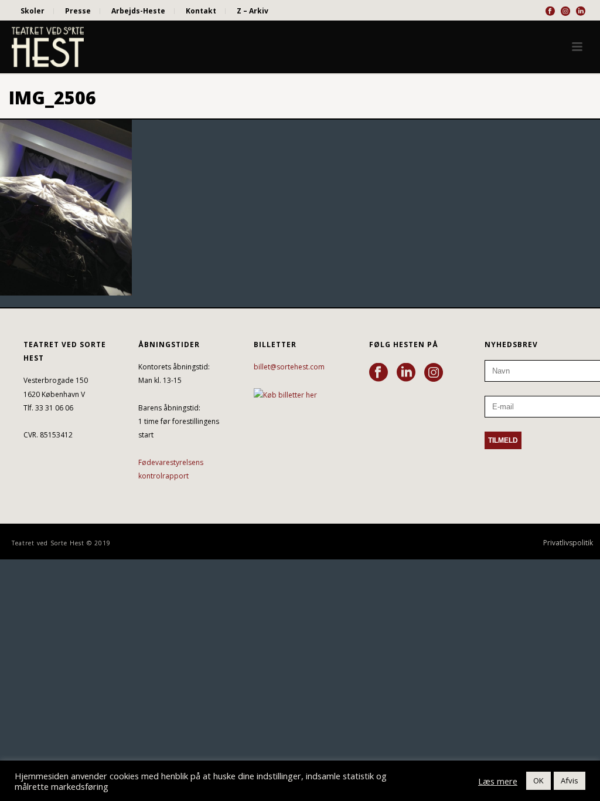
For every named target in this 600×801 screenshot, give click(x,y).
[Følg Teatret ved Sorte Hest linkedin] (406, 373)
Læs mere (497, 781)
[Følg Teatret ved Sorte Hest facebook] (378, 373)
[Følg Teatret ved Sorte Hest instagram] (433, 373)
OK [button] (538, 780)
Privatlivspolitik (568, 543)
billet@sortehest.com (289, 367)
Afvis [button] (569, 780)
